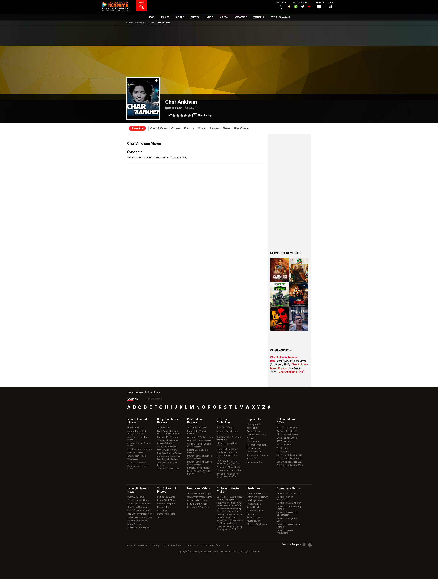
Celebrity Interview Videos (199, 497)
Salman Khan (253, 448)
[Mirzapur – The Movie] (298, 294)
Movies (151, 23)
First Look (162, 510)
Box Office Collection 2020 (290, 465)
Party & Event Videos (197, 503)
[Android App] (304, 544)
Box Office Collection (287, 427)
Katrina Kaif (252, 427)
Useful (254, 488)
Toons (160, 517)
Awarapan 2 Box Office (228, 467)
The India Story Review (168, 468)
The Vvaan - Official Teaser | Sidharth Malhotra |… (230, 522)
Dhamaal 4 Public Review (199, 440)
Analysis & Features (286, 431)
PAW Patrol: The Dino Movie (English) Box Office (230, 462)
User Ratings (190, 115)
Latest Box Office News (139, 503)
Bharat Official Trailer (257, 524)
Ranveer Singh (254, 431)
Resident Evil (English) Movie (138, 467)
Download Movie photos (289, 503)
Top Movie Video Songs (199, 493)
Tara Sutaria (252, 458)
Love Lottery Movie (136, 462)
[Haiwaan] (279, 319)
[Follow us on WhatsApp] (296, 7)
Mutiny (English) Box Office (227, 444)
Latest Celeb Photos (167, 500)
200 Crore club (284, 444)
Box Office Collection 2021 (290, 462)
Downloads (289, 488)
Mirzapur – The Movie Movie (138, 438)
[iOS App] (310, 544)
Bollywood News (135, 496)
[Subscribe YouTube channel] (309, 7)
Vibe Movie (132, 459)
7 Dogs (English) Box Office (227, 432)
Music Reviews (254, 521)
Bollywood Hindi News (138, 527)
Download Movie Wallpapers (285, 531)
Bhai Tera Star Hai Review (169, 453)
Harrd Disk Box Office (227, 449)
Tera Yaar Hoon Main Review (167, 464)
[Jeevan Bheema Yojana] (298, 270)
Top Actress (283, 451)
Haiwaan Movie (135, 452)
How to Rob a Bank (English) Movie (136, 432)
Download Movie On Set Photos (288, 525)
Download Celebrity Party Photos (289, 507)
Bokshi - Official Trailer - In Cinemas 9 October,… (229, 516)
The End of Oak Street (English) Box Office (227, 475)
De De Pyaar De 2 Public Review (198, 472)
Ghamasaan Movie (136, 456)
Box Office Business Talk (139, 510)
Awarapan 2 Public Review (200, 437)
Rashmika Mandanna (257, 445)
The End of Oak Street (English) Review (168, 441)
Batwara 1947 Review (167, 437)
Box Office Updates (137, 507)
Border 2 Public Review (198, 468)
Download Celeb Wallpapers (285, 498)
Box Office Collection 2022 (290, 458)
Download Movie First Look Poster (287, 513)
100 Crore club (284, 441)
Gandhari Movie (135, 427)
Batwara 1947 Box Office (229, 470)
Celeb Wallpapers (166, 503)
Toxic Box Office (225, 427)
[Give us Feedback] (319, 7)
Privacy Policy (159, 545)
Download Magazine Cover (287, 519)
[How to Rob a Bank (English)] (279, 294)
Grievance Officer (211, 545)
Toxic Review (163, 427)
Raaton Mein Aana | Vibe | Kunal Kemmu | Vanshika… (230, 504)
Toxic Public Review (196, 427)
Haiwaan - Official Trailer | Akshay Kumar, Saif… (229, 528)
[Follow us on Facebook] (289, 6)
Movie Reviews (134, 524)
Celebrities (154, 399)
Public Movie (195, 421)
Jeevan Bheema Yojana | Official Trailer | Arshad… (229, 510)
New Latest (199, 488)
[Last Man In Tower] (298, 319)
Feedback (176, 545)
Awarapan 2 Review (167, 446)
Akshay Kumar (254, 424)
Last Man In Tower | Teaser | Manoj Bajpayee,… (230, 498)
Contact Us (192, 545)
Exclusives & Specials (198, 507)
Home (129, 545)
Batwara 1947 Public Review (197, 432)
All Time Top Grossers (287, 434)
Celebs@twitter (254, 500)
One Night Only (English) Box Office (229, 438)
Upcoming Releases (137, 520)
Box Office (223, 421)
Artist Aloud (253, 507)
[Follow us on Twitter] (302, 6)
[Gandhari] (279, 270)
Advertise (142, 545)
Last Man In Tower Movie (139, 449)
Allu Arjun (251, 438)
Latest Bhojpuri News (257, 497)
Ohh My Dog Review (167, 450)
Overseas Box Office (287, 438)
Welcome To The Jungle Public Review (199, 445)
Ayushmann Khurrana (257, 455)
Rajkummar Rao (254, 462)
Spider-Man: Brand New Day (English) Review (169, 458)
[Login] (330, 7)
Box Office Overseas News (140, 514)
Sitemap (251, 514)
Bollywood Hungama (136, 23)
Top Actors (282, 448)
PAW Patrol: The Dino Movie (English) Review (168, 432)
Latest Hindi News (256, 493)
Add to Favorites (156, 81)
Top (254, 419)
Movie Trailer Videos (197, 500)
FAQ (228, 545)
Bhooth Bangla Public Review (197, 451)
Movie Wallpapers (166, 514)
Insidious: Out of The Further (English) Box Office (227, 455)
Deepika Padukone (256, 434)
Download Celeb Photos (289, 493)
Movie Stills (163, 507)
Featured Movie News (138, 500)
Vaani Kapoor (253, 441)
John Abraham (254, 451)
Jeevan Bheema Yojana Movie (138, 444)
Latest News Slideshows (139, 517)
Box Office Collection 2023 (290, 455)
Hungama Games (255, 510)
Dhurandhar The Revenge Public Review (199, 457)
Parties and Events (166, 496)
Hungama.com (254, 503)
